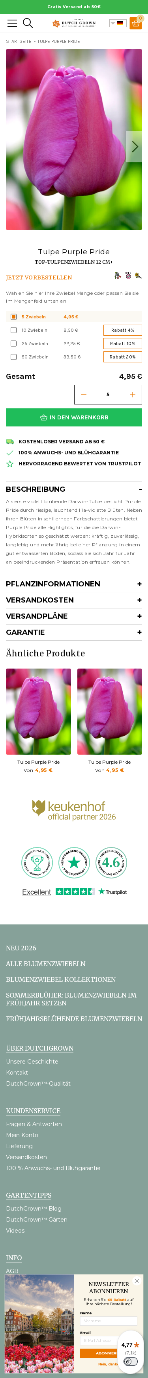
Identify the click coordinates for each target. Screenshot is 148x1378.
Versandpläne (37, 616)
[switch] (131, 1361)
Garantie (25, 632)
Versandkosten (40, 600)
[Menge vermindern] (83, 394)
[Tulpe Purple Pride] (38, 712)
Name (86, 1313)
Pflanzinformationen (53, 584)
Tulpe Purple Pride (38, 762)
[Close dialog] (136, 1280)
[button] (134, 146)
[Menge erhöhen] (132, 394)
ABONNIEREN (108, 1353)
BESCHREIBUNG (35, 489)
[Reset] (12, 23)
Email (85, 1332)
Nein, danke (108, 1363)
